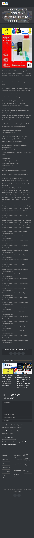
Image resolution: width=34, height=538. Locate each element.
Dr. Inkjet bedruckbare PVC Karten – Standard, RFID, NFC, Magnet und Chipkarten (9, 379)
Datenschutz (6, 467)
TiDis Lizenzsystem (6, 477)
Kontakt (5, 455)
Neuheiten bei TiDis (27, 470)
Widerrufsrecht (6, 471)
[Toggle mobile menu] (31, 5)
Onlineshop (28, 489)
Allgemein (27, 465)
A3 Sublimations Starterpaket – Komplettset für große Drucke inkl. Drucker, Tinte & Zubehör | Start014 (24, 380)
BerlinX (19, 491)
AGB (4, 463)
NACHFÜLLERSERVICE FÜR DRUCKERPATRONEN (17, 458)
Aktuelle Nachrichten (28, 460)
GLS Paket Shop (16, 476)
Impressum (6, 459)
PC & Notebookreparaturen (17, 469)
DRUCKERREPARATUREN (17, 464)
